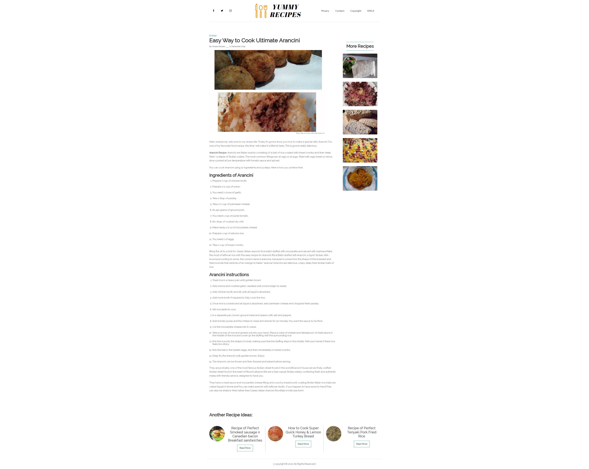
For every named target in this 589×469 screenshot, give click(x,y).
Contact (339, 11)
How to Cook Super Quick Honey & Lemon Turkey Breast (303, 432)
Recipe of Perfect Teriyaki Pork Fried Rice (361, 432)
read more (245, 448)
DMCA (370, 11)
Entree (212, 35)
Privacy (325, 11)
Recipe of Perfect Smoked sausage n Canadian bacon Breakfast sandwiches (245, 434)
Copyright (355, 11)
